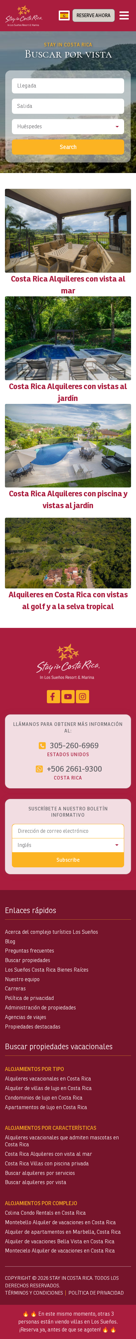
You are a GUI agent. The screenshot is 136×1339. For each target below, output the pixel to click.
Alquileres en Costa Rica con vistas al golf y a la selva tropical (68, 600)
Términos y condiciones (34, 1293)
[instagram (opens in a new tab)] (82, 696)
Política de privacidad (29, 998)
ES (64, 15)
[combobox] (64, 15)
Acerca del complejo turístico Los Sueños (51, 932)
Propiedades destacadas (32, 1027)
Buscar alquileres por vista (35, 1182)
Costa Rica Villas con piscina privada (47, 1163)
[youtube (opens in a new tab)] (68, 696)
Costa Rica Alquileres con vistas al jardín (68, 392)
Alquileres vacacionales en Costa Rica (48, 1079)
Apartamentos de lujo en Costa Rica (46, 1107)
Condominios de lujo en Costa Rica (44, 1098)
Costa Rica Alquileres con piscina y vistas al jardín (68, 499)
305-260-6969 (74, 745)
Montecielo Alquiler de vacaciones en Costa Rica (60, 1251)
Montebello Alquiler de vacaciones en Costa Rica (60, 1222)
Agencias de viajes (25, 1017)
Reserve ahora (94, 15)
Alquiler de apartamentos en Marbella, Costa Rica (63, 1232)
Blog (10, 941)
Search (68, 147)
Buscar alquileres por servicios (40, 1173)
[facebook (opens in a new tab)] (53, 696)
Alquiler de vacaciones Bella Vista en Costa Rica (60, 1241)
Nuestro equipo (22, 979)
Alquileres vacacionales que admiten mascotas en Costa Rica (62, 1141)
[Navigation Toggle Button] (124, 15)
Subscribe (68, 859)
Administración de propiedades (40, 1007)
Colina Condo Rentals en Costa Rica (45, 1213)
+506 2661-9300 (74, 769)
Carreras (15, 988)
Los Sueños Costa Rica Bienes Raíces (46, 970)
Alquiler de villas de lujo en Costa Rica (48, 1088)
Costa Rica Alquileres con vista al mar (68, 284)
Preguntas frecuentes (29, 951)
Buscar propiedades (27, 960)
